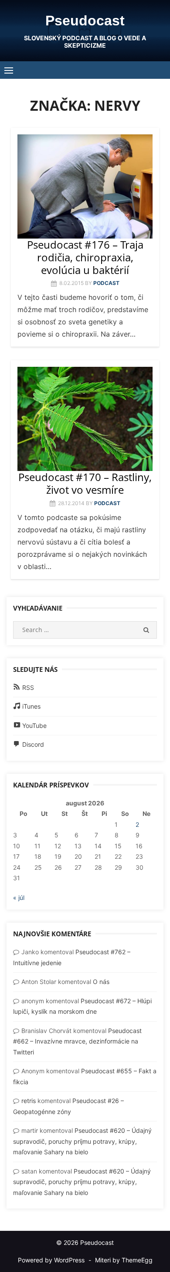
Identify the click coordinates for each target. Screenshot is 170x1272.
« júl (18, 897)
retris (28, 1100)
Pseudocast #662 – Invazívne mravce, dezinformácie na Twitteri (77, 1041)
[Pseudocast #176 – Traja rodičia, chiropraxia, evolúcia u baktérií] (85, 186)
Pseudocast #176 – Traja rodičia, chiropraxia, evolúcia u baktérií (85, 257)
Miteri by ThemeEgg (124, 1260)
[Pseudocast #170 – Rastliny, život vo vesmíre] (85, 419)
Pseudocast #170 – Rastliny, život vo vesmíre (85, 483)
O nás (101, 981)
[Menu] (8, 70)
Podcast (106, 283)
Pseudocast (85, 20)
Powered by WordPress (51, 1260)
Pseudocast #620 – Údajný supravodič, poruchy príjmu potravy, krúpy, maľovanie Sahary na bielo (82, 1141)
